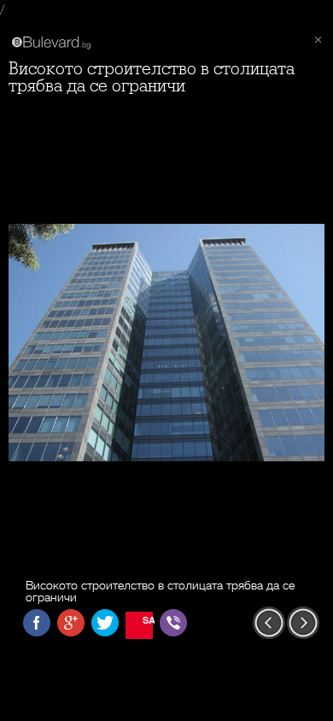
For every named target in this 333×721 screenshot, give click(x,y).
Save (148, 619)
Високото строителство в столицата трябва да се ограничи (152, 77)
